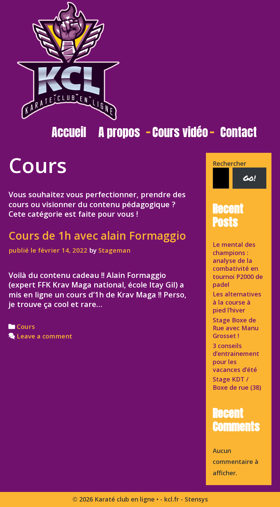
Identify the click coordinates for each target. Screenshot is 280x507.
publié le (48, 250)
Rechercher (229, 163)
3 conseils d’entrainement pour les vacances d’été (236, 358)
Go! (249, 178)
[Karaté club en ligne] (68, 60)
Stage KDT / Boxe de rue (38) (237, 383)
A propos (119, 132)
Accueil (69, 132)
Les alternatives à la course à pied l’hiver (237, 302)
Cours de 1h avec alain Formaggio (97, 235)
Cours (26, 326)
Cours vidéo (180, 132)
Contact (238, 132)
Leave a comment (44, 336)
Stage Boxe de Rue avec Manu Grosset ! (235, 328)
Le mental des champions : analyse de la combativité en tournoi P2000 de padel (238, 264)
